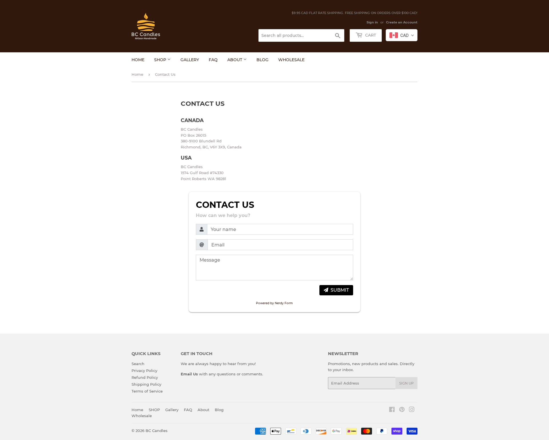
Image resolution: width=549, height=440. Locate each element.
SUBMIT (340, 290)
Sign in (372, 22)
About (235, 59)
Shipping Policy (146, 384)
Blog (262, 59)
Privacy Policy (144, 370)
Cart (370, 35)
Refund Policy (145, 377)
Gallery (189, 59)
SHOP (160, 59)
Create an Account (401, 22)
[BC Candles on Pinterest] (402, 410)
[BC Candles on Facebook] (392, 410)
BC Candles (157, 430)
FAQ (213, 59)
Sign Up (406, 383)
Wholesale (291, 59)
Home (138, 59)
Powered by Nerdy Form (274, 303)
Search (138, 363)
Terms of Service (147, 391)
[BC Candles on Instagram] (412, 410)
